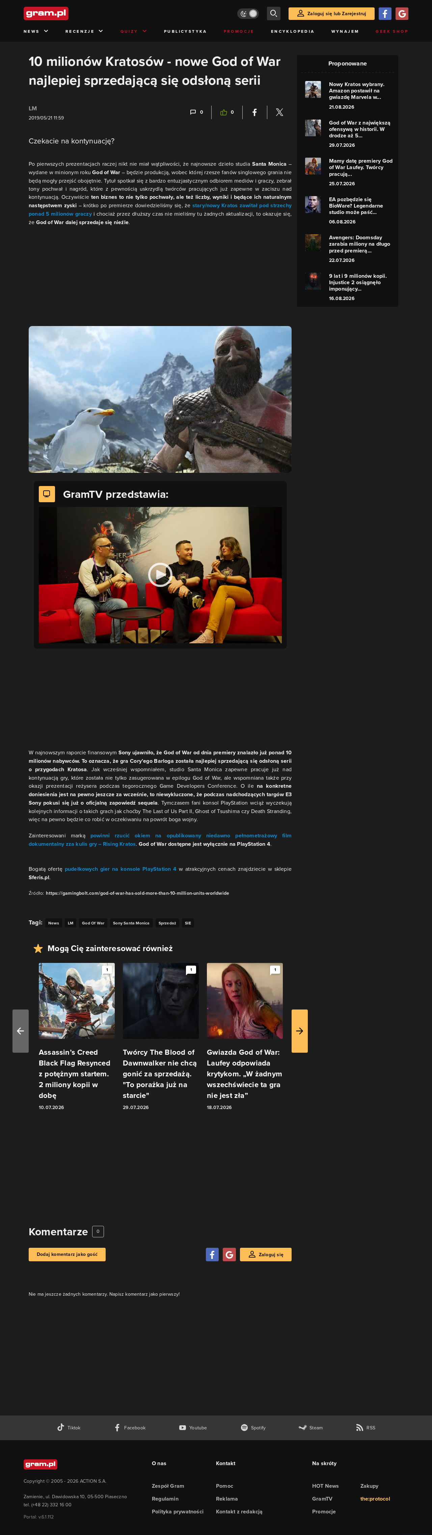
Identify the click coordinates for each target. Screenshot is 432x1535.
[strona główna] (63, 13)
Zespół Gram (168, 1486)
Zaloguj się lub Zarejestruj (336, 13)
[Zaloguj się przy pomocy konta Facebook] (385, 13)
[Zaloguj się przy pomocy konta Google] (402, 13)
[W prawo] (300, 1031)
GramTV (322, 1499)
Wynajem (345, 31)
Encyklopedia (293, 31)
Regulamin (165, 1499)
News (32, 31)
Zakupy (369, 1486)
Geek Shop (392, 31)
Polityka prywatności (178, 1511)
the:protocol (375, 1499)
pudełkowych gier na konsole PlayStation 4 (121, 869)
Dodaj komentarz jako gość (67, 1254)
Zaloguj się (271, 1254)
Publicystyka (185, 31)
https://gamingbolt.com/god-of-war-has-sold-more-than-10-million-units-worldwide (137, 893)
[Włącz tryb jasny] (248, 13)
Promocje (239, 31)
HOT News (325, 1486)
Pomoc (224, 1486)
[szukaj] (273, 13)
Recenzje (79, 31)
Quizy (129, 31)
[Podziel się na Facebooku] (254, 112)
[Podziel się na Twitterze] (279, 112)
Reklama (227, 1499)
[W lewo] (20, 1031)
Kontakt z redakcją (239, 1511)
